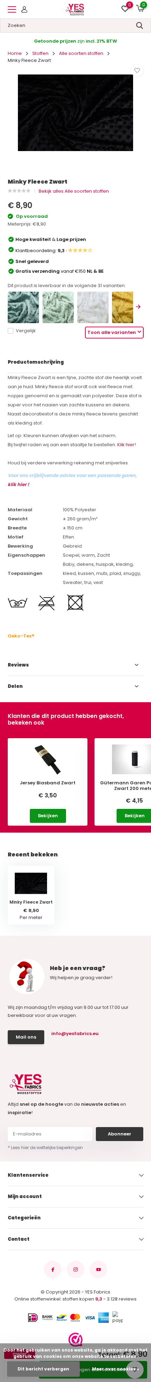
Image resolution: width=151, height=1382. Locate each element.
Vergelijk (26, 330)
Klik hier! (126, 444)
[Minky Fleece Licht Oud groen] (58, 307)
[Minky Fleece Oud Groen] (23, 307)
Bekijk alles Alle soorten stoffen (74, 191)
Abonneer (119, 1134)
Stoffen (40, 53)
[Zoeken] (139, 25)
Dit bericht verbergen (43, 1369)
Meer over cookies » (115, 1369)
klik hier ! (18, 484)
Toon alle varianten (111, 332)
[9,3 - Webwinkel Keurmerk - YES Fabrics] (75, 1340)
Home (15, 53)
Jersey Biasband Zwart (48, 783)
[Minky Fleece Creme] (93, 307)
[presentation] (138, 307)
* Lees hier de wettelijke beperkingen (45, 1148)
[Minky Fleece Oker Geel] (127, 307)
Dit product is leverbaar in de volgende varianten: (67, 285)
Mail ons (26, 1037)
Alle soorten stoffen (81, 53)
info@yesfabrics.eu (75, 1033)
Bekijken (48, 815)
